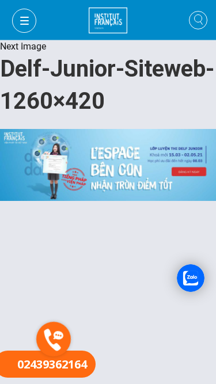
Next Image (23, 46)
